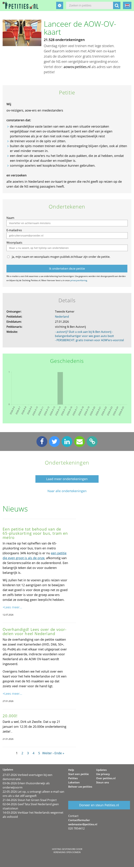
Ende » (59, 753)
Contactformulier (79, 820)
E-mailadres (14, 230)
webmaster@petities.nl (82, 824)
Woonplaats (14, 242)
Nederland (62, 316)
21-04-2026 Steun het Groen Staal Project (30, 800)
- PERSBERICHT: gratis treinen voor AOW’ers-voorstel (89, 340)
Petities (73, 778)
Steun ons (102, 782)
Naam (10, 218)
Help (71, 770)
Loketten (74, 782)
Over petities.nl (106, 778)
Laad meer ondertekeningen (67, 479)
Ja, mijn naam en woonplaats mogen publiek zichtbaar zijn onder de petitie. (61, 257)
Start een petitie (78, 774)
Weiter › (48, 753)
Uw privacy (103, 774)
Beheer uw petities (80, 786)
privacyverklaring (78, 280)
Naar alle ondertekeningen (67, 491)
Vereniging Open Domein (67, 852)
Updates (101, 770)
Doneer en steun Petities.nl (99, 805)
